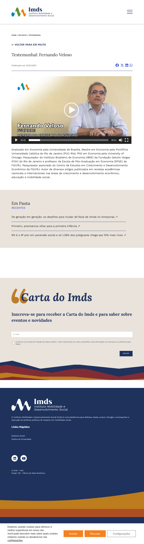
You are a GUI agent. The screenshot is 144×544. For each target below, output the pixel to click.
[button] (71, 110)
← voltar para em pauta (28, 44)
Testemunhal (34, 35)
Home (13, 35)
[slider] (68, 140)
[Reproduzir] (16, 140)
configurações (15, 540)
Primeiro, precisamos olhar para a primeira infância (44, 226)
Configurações (121, 533)
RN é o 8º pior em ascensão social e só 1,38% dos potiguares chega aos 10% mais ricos (67, 235)
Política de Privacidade (21, 439)
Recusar (95, 533)
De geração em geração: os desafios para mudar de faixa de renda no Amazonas (63, 217)
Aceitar (73, 533)
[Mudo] (120, 140)
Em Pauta (22, 35)
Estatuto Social (18, 436)
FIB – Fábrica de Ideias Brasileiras (31, 473)
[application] (71, 110)
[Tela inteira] (126, 140)
